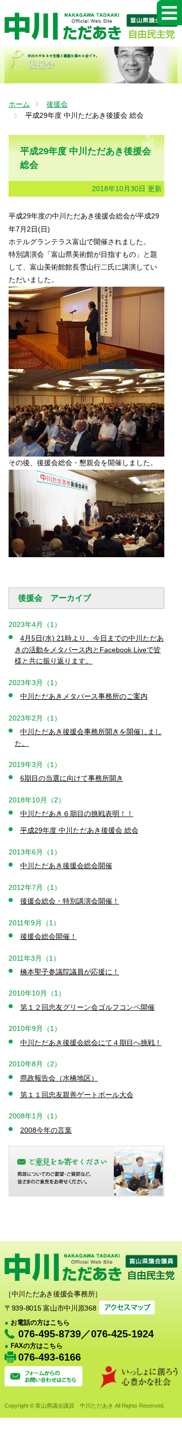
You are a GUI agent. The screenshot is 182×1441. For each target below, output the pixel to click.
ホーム (19, 104)
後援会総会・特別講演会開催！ (69, 901)
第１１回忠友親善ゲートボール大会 (76, 1095)
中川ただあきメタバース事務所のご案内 (84, 696)
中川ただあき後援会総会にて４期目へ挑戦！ (91, 1043)
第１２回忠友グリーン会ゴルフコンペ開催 (87, 1007)
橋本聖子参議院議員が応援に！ (69, 972)
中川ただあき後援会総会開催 (66, 866)
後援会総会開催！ (48, 936)
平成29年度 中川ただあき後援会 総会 (79, 830)
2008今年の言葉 (46, 1130)
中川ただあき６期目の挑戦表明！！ (76, 813)
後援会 (57, 104)
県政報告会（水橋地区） (59, 1078)
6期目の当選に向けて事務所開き (71, 778)
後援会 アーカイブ (54, 598)
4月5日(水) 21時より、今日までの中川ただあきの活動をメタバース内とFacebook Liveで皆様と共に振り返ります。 (89, 649)
